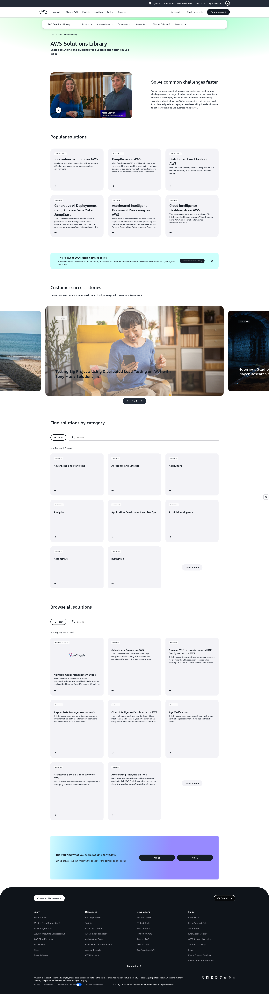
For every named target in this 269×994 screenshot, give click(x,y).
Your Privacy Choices (67, 984)
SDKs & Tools (143, 923)
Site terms (48, 984)
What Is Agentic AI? (43, 928)
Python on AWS (144, 933)
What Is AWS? (40, 917)
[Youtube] (225, 977)
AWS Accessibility (197, 944)
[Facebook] (207, 977)
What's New (39, 944)
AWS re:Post (194, 928)
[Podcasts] (230, 977)
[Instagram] (216, 977)
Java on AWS (143, 939)
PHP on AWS (143, 944)
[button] (72, 12)
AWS (52, 34)
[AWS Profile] (227, 3)
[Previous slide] (126, 401)
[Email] (234, 977)
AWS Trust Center (94, 928)
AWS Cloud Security (43, 939)
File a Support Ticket (198, 923)
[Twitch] (221, 977)
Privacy (37, 984)
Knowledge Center (197, 933)
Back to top (132, 966)
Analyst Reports (93, 950)
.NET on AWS (143, 928)
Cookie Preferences (94, 984)
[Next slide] (143, 401)
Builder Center (144, 917)
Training (89, 923)
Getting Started (92, 917)
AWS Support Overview (199, 939)
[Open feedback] (265, 497)
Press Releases (41, 955)
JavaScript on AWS (146, 950)
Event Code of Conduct (199, 955)
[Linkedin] (212, 977)
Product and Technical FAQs (98, 944)
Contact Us (193, 917)
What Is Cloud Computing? (47, 923)
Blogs (36, 950)
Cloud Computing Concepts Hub (49, 933)
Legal (191, 950)
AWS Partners (92, 955)
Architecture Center (94, 939)
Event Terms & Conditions (201, 960)
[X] (203, 977)
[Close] (212, 261)
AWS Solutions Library (96, 933)
